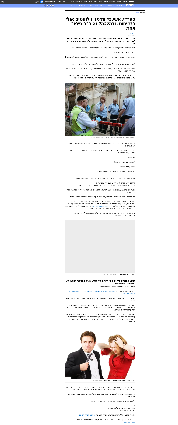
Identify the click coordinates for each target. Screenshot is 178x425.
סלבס (100, 2)
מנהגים (133, 423)
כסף (95, 2)
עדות (129, 423)
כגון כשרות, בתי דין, (100, 206)
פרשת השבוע (81, 5)
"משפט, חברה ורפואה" (87, 415)
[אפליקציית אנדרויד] (53, 5)
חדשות (125, 2)
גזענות (125, 423)
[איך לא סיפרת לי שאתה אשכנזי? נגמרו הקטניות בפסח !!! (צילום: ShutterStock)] (100, 354)
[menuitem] (124, 2)
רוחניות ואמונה (111, 5)
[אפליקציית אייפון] (50, 5)
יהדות (87, 5)
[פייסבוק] (45, 5)
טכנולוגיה (71, 2)
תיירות (78, 2)
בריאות (85, 2)
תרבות (106, 2)
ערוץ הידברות (120, 5)
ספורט (119, 2)
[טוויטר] (48, 5)
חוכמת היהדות (94, 5)
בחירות (112, 2)
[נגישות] (2, 2)
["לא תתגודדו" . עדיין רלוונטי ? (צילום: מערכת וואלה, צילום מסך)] (100, 248)
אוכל (90, 2)
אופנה (64, 2)
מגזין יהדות (103, 5)
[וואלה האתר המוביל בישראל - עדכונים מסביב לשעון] (132, 2)
